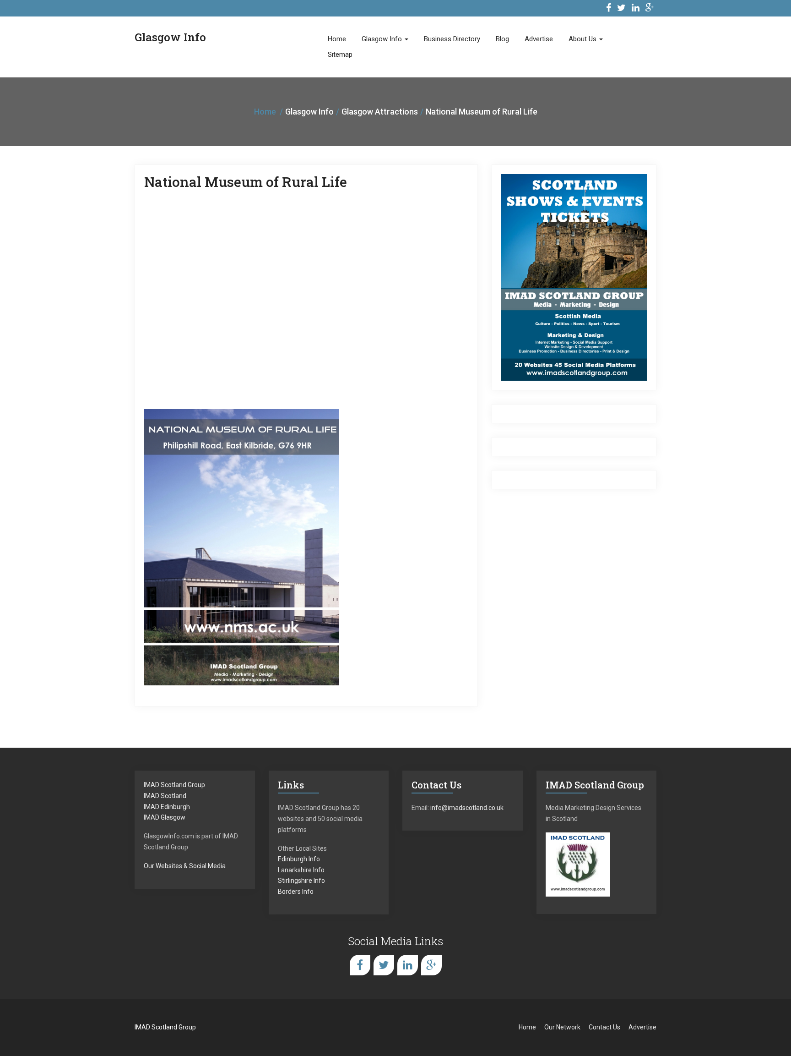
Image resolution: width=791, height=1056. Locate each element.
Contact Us (604, 1027)
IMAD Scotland (165, 795)
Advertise (539, 39)
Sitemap (340, 54)
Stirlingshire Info (301, 880)
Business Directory (452, 39)
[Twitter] (621, 9)
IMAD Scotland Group (174, 784)
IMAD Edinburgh (167, 806)
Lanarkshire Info (301, 870)
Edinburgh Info (299, 859)
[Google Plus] (649, 9)
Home (337, 39)
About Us (583, 39)
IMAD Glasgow (164, 817)
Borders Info (296, 891)
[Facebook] (608, 9)
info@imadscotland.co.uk (467, 807)
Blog (502, 39)
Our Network (562, 1027)
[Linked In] (635, 9)
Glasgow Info (383, 39)
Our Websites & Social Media (185, 866)
